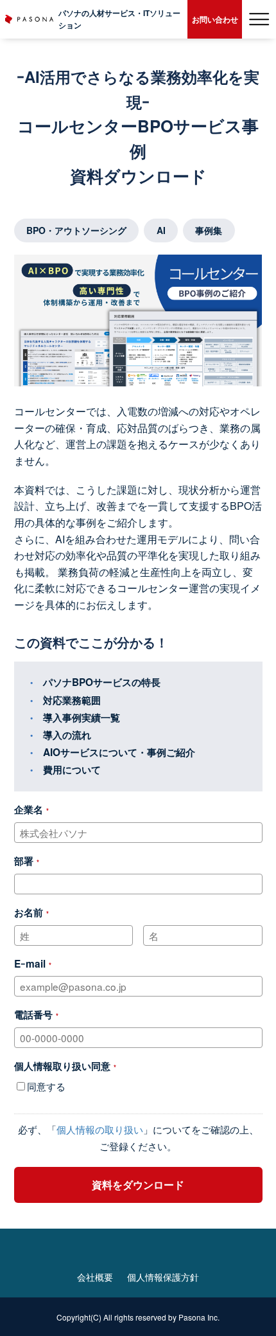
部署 (23, 861)
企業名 (28, 809)
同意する (46, 1086)
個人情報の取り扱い (99, 1129)
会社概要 (95, 1276)
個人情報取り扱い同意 (62, 1066)
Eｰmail (30, 964)
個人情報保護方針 (163, 1276)
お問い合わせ (215, 19)
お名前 (28, 912)
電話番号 (33, 1014)
